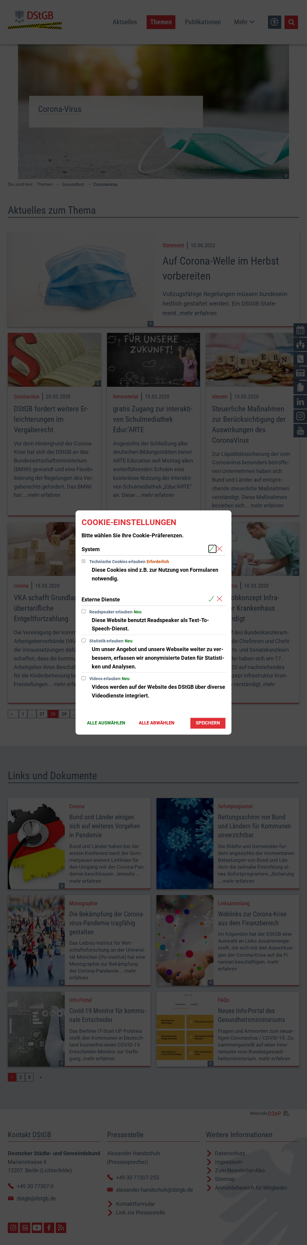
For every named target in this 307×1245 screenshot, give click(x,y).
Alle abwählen (156, 723)
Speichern (208, 723)
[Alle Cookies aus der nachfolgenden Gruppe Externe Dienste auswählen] (212, 599)
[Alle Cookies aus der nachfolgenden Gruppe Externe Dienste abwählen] (221, 599)
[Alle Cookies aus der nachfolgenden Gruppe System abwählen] (221, 549)
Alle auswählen (106, 723)
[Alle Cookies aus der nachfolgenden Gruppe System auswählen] (212, 549)
